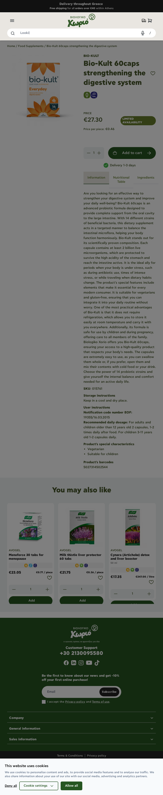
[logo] (81, 20)
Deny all (11, 786)
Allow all (71, 786)
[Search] (12, 33)
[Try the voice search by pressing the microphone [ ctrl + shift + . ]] (143, 33)
